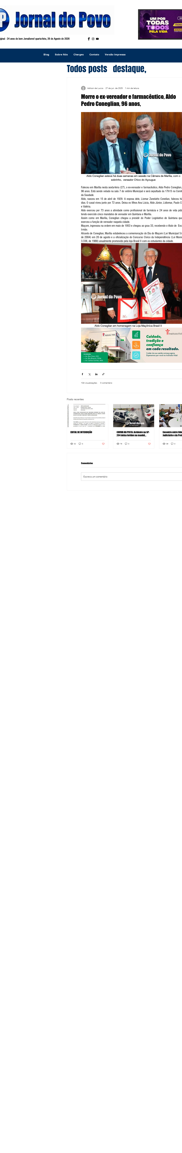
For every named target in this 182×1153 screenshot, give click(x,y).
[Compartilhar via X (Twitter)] (89, 374)
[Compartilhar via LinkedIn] (96, 374)
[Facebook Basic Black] (88, 38)
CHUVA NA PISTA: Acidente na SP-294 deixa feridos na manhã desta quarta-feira (133, 434)
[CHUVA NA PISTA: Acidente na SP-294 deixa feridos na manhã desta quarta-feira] (133, 415)
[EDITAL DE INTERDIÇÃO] (87, 415)
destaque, (129, 69)
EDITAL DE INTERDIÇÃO (81, 432)
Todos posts (87, 69)
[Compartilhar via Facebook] (82, 374)
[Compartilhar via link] (103, 374)
